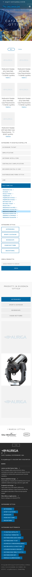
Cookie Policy (21, 569)
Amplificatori (6, 195)
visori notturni (10, 245)
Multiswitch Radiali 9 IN (9, 213)
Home (3, 35)
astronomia (10, 229)
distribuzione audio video (12, 537)
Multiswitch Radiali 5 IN (9, 211)
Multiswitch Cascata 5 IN (9, 209)
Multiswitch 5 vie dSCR (9, 207)
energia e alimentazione (12, 558)
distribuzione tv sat (11, 540)
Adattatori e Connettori (9, 215)
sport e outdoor (10, 234)
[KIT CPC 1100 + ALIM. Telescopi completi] (16, 369)
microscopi (10, 240)
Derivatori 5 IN (7, 201)
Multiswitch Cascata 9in (9, 217)
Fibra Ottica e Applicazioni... (9, 496)
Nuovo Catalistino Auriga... (8, 479)
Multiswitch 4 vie (7, 190)
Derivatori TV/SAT (8, 203)
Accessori (5, 192)
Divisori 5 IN (6, 205)
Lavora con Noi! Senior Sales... (9, 468)
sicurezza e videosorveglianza (14, 543)
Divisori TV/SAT (7, 193)
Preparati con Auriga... (7, 485)
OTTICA (10, 35)
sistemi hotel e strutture (13, 546)
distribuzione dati (10, 555)
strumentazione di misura (12, 549)
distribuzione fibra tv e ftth (13, 552)
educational (10, 250)
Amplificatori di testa (9, 199)
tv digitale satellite (23, 35)
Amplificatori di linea (9, 197)
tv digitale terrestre (11, 535)
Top (16, 445)
